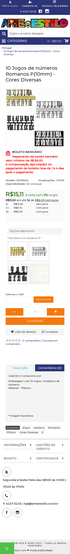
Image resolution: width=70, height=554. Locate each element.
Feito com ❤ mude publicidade (32, 550)
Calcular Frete (43, 299)
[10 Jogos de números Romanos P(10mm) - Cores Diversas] (35, 117)
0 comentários (31, 340)
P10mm (11, 432)
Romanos (54, 427)
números (39, 427)
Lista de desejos (25, 331)
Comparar (51, 331)
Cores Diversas (28, 432)
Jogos (26, 427)
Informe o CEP (15, 294)
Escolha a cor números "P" (25, 238)
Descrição (20, 368)
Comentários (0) (49, 368)
